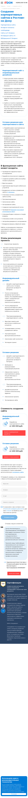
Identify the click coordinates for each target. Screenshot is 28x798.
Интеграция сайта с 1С (8, 35)
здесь (22, 791)
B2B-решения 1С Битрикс (9, 38)
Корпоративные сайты (8, 25)
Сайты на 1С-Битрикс (8, 33)
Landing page (5, 30)
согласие (8, 510)
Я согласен (14, 794)
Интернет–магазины (7, 27)
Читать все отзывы (14, 573)
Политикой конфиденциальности (14, 509)
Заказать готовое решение (11, 457)
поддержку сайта (17, 472)
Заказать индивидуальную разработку (11, 433)
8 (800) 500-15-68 (21, 2)
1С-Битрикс (10, 192)
